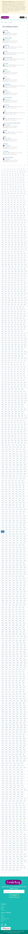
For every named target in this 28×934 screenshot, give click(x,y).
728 (18, 366)
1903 (10, 731)
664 (12, 349)
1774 (23, 689)
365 (25, 264)
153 (11, 206)
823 (18, 393)
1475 (6, 596)
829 (12, 395)
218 (14, 224)
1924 (10, 738)
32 (7, 175)
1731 (20, 676)
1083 (6, 471)
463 (6, 293)
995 (18, 442)
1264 (3, 529)
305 (12, 249)
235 (18, 228)
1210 (10, 511)
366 (2, 266)
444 (21, 286)
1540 (13, 616)
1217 (9, 513)
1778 (13, 691)
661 (2, 349)
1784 (10, 694)
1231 (10, 518)
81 (18, 186)
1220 (20, 513)
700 (6, 360)
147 (17, 204)
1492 (17, 600)
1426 (6, 580)
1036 (14, 455)
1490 (10, 600)
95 (7, 191)
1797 (6, 698)
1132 (6, 487)
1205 (17, 509)
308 (22, 249)
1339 (21, 551)
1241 (21, 520)
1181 (6, 502)
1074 (24, 467)
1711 (24, 669)
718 (11, 364)
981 (24, 438)
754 (24, 373)
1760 (23, 685)
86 (7, 188)
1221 (23, 513)
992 (9, 442)
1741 (6, 680)
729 (21, 366)
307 (19, 249)
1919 (16, 736)
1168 (10, 498)
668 (3, 351)
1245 (10, 522)
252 (21, 233)
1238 (10, 520)
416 (8, 280)
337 (12, 257)
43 (12, 177)
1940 (17, 743)
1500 (21, 602)
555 (17, 317)
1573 (6, 627)
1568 (13, 625)
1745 (20, 680)
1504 (10, 605)
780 (5, 382)
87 (10, 188)
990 (2, 442)
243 (18, 231)
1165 (23, 496)
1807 (18, 700)
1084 (10, 471)
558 (2, 320)
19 (22, 171)
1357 (10, 558)
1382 (24, 565)
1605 (21, 636)
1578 (23, 627)
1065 (17, 464)
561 (12, 320)
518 (2, 309)
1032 (25, 453)
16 (14, 171)
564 (21, 320)
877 (18, 409)
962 (15, 433)
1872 (25, 720)
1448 (10, 587)
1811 (6, 702)
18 (19, 171)
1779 (16, 691)
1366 (17, 560)
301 (25, 246)
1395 (20, 569)
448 (9, 289)
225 (12, 226)
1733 (3, 678)
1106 (13, 478)
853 (12, 402)
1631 (14, 645)
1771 (13, 689)
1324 (17, 547)
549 (24, 315)
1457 (17, 589)
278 (2, 242)
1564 (24, 622)
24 (10, 173)
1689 (21, 662)
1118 (6, 482)
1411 (2, 576)
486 (2, 300)
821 (12, 393)
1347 (24, 553)
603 (19, 331)
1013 (6, 449)
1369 (3, 562)
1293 (6, 538)
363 (18, 264)
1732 (24, 676)
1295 (13, 538)
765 (9, 378)
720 (17, 364)
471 (5, 295)
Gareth (5, 130)
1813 (13, 702)
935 (5, 427)
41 (7, 177)
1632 (17, 645)
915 (17, 420)
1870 (18, 720)
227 (18, 226)
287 (6, 244)
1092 (14, 473)
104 (9, 193)
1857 (21, 716)
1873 (3, 723)
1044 (17, 458)
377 (12, 269)
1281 (13, 533)
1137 (23, 487)
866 (6, 407)
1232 (13, 518)
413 (24, 277)
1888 (6, 727)
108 (21, 193)
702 (12, 360)
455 (5, 291)
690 (22, 355)
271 (5, 240)
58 (4, 182)
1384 (6, 567)
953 (12, 431)
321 (12, 253)
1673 (13, 658)
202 (15, 220)
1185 (20, 502)
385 (12, 271)
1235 (24, 518)
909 (25, 418)
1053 (24, 460)
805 (9, 389)
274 (15, 240)
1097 (6, 475)
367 (6, 266)
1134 (13, 487)
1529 (24, 611)
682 (22, 353)
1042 (10, 458)
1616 (10, 640)
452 (21, 289)
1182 (10, 502)
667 (22, 349)
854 (15, 402)
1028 (10, 453)
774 (11, 380)
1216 (6, 513)
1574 (9, 627)
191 (5, 217)
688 (16, 355)
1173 (3, 500)
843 (6, 400)
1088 (25, 471)
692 (6, 358)
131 (17, 200)
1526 (13, 611)
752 (17, 373)
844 (9, 400)
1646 (17, 649)
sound (4, 77)
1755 (6, 685)
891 (16, 413)
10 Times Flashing (8, 157)
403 (19, 275)
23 (7, 173)
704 (18, 360)
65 (23, 182)
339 (18, 257)
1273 (10, 531)
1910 (10, 734)
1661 (21, 654)
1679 (10, 660)
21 (2, 173)
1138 (3, 489)
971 (18, 435)
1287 (10, 536)
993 (12, 442)
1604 (18, 636)
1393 (13, 569)
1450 (17, 587)
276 (21, 240)
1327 (3, 549)
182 (2, 215)
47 (23, 177)
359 (5, 264)
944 (9, 429)
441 (12, 286)
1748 (6, 682)
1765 (17, 687)
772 (5, 380)
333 (25, 255)
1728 (10, 676)
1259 (10, 527)
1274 (13, 531)
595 (18, 329)
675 (25, 351)
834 (2, 398)
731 (2, 369)
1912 (17, 734)
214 (2, 224)
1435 (13, 582)
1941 (21, 743)
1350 (10, 556)
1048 (6, 460)
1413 (9, 576)
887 (2, 413)
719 (14, 364)
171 (18, 211)
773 (8, 380)
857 (25, 402)
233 (12, 228)
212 (21, 222)
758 (11, 375)
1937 (6, 743)
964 (22, 433)
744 (17, 371)
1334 (3, 551)
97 (12, 191)
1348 (3, 556)
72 (18, 184)
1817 (3, 705)
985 (12, 440)
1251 (6, 524)
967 (6, 435)
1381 (20, 565)
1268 (17, 529)
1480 (24, 596)
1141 (13, 489)
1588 (10, 631)
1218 (13, 513)
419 (17, 280)
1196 (9, 507)
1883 (14, 725)
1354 (24, 556)
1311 (21, 542)
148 (21, 204)
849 (25, 400)
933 (25, 424)
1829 (21, 707)
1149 (16, 491)
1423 (20, 578)
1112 (9, 480)
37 (20, 175)
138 (14, 202)
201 (12, 220)
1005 (3, 447)
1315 (9, 544)
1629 (6, 645)
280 (9, 242)
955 (18, 431)
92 (23, 188)
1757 (13, 685)
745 (20, 371)
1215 (3, 513)
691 (2, 358)
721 (20, 364)
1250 (3, 524)
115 (17, 195)
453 (24, 289)
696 (19, 358)
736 (18, 369)
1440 (6, 585)
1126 (9, 484)
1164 (20, 496)
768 (18, 378)
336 (9, 257)
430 (2, 284)
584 (9, 326)
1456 (13, 589)
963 (18, 433)
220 (21, 224)
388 (22, 271)
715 (2, 364)
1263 (24, 527)
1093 (17, 473)
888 (6, 413)
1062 (6, 464)
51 (10, 180)
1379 (13, 565)
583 (6, 326)
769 (21, 378)
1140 (10, 489)
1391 (6, 569)
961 (12, 433)
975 (5, 438)
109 (24, 193)
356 (21, 262)
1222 (3, 516)
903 (6, 418)
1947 (17, 745)
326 (2, 255)
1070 (10, 467)
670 (9, 351)
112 (8, 195)
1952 (10, 747)
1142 (16, 489)
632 (12, 340)
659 (21, 346)
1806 (14, 700)
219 (17, 224)
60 (10, 182)
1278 (3, 533)
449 (12, 289)
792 (18, 384)
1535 (20, 613)
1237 (6, 520)
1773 (20, 689)
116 (20, 195)
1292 (3, 538)
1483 (10, 598)
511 (5, 306)
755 (2, 375)
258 (15, 235)
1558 (3, 622)
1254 (17, 524)
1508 (24, 605)
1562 (17, 622)
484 (22, 297)
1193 (23, 504)
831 (19, 395)
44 (15, 177)
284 (22, 242)
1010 (21, 447)
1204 (14, 509)
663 (9, 349)
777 (20, 380)
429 (25, 282)
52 (12, 180)
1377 (6, 565)
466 (15, 293)
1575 (13, 627)
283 (18, 242)
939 (18, 427)
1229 (3, 518)
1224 (10, 516)
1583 (17, 629)
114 (14, 195)
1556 (20, 620)
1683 (25, 660)
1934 (21, 740)
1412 (6, 576)
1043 (14, 458)
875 (12, 409)
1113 (12, 480)
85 (5, 188)
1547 (13, 618)
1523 (3, 611)
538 (15, 313)
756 (5, 375)
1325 (20, 547)
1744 (16, 680)
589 (25, 326)
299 (18, 246)
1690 (25, 662)
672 (15, 351)
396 (21, 273)
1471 (17, 593)
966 (2, 435)
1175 (9, 500)
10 (23, 168)
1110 (3, 480)
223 (6, 226)
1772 (17, 689)
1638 (14, 647)
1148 (13, 491)
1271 (3, 531)
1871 (21, 720)
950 (2, 431)
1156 (16, 493)
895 (6, 415)
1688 (18, 662)
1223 (6, 516)
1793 (17, 696)
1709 (17, 669)
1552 (6, 620)
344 (9, 260)
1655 (24, 651)
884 (16, 411)
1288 (14, 536)
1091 (10, 473)
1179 (23, 500)
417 (11, 280)
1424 (24, 578)
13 (7, 171)
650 (19, 344)
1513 (16, 607)
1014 (10, 449)
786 (24, 382)
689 (19, 355)
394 (15, 273)
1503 (6, 605)
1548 (17, 618)
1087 (21, 471)
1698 (3, 667)
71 (15, 184)
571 (18, 322)
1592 (24, 631)
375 (5, 269)
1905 (17, 731)
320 (9, 253)
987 (19, 440)
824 (22, 393)
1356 (6, 558)
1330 (14, 549)
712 (18, 362)
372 (22, 266)
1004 (24, 444)
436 (21, 284)
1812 (10, 702)
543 (5, 315)
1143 (20, 489)
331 (18, 255)
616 (12, 335)
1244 (6, 522)
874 (9, 409)
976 (8, 438)
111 (5, 195)
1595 (10, 633)
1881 (6, 725)
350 (2, 262)
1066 (21, 464)
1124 (3, 484)
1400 (14, 571)
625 (15, 338)
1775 (3, 691)
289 (12, 244)
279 (5, 242)
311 (5, 251)
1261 (17, 527)
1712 (3, 671)
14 (9, 171)
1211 (13, 511)
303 (6, 249)
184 (9, 215)
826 (2, 395)
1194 (3, 507)
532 (21, 311)
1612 (21, 638)
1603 (14, 636)
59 (7, 182)
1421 (13, 578)
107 (18, 193)
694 (12, 358)
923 (18, 422)
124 (20, 197)
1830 (25, 707)
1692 (6, 665)
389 (25, 271)
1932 (13, 740)
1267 (14, 529)
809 (22, 389)
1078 (13, 469)
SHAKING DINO (7, 38)
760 (18, 375)
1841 (14, 711)
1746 (23, 680)
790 (12, 384)
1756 (9, 685)
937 (12, 427)
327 (6, 255)
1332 (21, 549)
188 (21, 215)
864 (22, 404)
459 (18, 291)
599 (5, 331)
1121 (16, 482)
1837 (24, 709)
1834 (14, 709)
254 (2, 235)
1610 (14, 638)
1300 (6, 540)
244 (21, 231)
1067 (25, 464)
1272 (6, 531)
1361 (24, 558)
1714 (9, 671)
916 (20, 420)
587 (18, 326)
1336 (10, 551)
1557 (23, 620)
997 (25, 442)
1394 (17, 569)
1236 (3, 520)
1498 (13, 602)
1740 (3, 680)
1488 (3, 600)
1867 (7, 720)
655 (9, 346)
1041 (6, 458)
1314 (6, 544)
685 (6, 355)
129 (11, 200)
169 (12, 211)
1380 (17, 565)
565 (24, 320)
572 (21, 322)
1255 (20, 524)
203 (18, 220)
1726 (3, 676)
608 (12, 333)
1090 (6, 473)
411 (18, 277)
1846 (6, 714)
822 (15, 393)
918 (2, 422)
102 (2, 193)
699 (2, 360)
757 (8, 375)
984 (9, 440)
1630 (10, 645)
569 (12, 322)
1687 (14, 662)
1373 (17, 562)
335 (5, 257)
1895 (6, 729)
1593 (3, 633)
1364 (10, 560)
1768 (3, 689)
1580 (6, 629)
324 (21, 253)
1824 (3, 707)
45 (18, 177)
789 (9, 384)
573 (24, 322)
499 (18, 302)
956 (21, 431)
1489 (6, 600)
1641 (25, 647)
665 (16, 349)
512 (8, 306)
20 (25, 171)
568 (9, 322)
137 (11, 202)
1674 (17, 658)
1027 (6, 453)
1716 (16, 671)
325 (24, 253)
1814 (17, 702)
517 (23, 306)
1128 (16, 484)
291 (19, 244)
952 (8, 431)
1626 (21, 642)
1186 (24, 502)
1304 (21, 540)
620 (24, 335)
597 (24, 329)
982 (2, 440)
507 (18, 304)
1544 (3, 618)
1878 (21, 723)
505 (12, 304)
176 (8, 213)
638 (6, 342)
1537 (3, 616)
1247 (17, 522)
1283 (21, 533)
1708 (13, 669)
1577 (20, 627)
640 (12, 342)
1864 (21, 718)
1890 (14, 727)
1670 (3, 658)
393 (12, 273)
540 (21, 313)
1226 (17, 516)
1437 (21, 582)
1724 (20, 674)
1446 (3, 587)
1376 (3, 565)
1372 (13, 562)
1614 (3, 640)
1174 (6, 500)
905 (12, 418)
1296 (17, 538)
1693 (10, 665)
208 (9, 222)
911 (5, 420)
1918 (13, 736)
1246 (13, 522)
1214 (24, 511)
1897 (14, 729)
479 (5, 297)
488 (9, 300)
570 (15, 322)
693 (9, 358)
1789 (3, 696)
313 (11, 251)
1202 (6, 509)
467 (19, 293)
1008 (14, 447)
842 (2, 400)
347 (18, 260)
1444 (21, 585)
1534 (17, 613)
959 (5, 433)
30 (2, 175)
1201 (3, 509)
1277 (23, 531)
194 (14, 217)
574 (2, 324)
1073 (21, 467)
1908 (3, 734)
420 (21, 280)
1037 (17, 455)
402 (15, 275)
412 (21, 277)
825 (25, 393)
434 (15, 284)
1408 (17, 573)
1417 (23, 576)
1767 (24, 687)
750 (11, 373)
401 (12, 275)
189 (24, 215)
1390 (3, 569)
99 (18, 191)
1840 (10, 711)
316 (20, 251)
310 (2, 251)
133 (24, 200)
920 (9, 422)
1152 (3, 493)
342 (2, 260)
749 (8, 373)
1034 (6, 455)
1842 (17, 711)
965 (25, 433)
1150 (20, 491)
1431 (24, 580)
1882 (10, 725)
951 (5, 431)
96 (10, 191)
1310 (17, 542)
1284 (24, 533)
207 (6, 222)
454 (2, 291)
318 (2, 253)
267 (19, 237)
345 (12, 260)
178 (14, 213)
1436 (17, 582)
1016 (17, 449)
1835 (17, 709)
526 (2, 311)
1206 (21, 509)
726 (12, 366)
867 (9, 407)
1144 (23, 489)
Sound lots (6, 105)
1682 (21, 660)
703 (15, 360)
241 (12, 231)
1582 (13, 629)
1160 (6, 496)
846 (15, 400)
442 (15, 286)
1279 (6, 533)
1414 (13, 576)
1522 (23, 609)
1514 (20, 607)
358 (2, 264)
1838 (3, 711)
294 (2, 246)
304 (9, 249)
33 (10, 175)
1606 (25, 636)
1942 (24, 743)
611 (22, 333)
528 (9, 311)
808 (19, 389)
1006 (6, 447)
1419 (6, 578)
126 (2, 200)
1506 (17, 605)
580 (21, 324)
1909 (6, 734)
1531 (6, 613)
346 (15, 260)
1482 (6, 598)
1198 (16, 507)
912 (8, 420)
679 (12, 353)
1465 (21, 591)
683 (25, 353)
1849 (17, 714)
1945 (10, 745)
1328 (6, 549)
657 (15, 346)
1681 (17, 660)
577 (11, 324)
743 (14, 371)
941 (25, 427)
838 (15, 398)
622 (6, 338)
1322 (10, 547)
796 (5, 386)
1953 (13, 747)
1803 (3, 700)
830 (16, 395)
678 (9, 353)
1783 (6, 694)
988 (22, 440)
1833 (10, 709)
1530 (3, 613)
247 (6, 233)
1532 (10, 613)
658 (18, 346)
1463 (14, 591)
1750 (13, 682)
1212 (17, 511)
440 (9, 286)
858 (2, 404)
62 (15, 182)
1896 (10, 729)
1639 (17, 647)
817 (24, 391)
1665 (10, 656)
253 (24, 233)
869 (16, 407)
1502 (3, 605)
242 (15, 231)
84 (2, 188)
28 (20, 173)
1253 (13, 524)
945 (12, 429)
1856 (17, 716)
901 (25, 415)
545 (12, 315)
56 (23, 180)
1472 (21, 593)
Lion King (5, 151)
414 (2, 280)
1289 (17, 536)
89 (16, 188)
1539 (10, 616)
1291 (24, 536)
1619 (20, 640)
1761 (3, 687)
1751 (16, 682)
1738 (20, 678)
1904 (14, 731)
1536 (24, 613)
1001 (13, 444)
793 (21, 384)
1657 (6, 654)
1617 (13, 640)
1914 (24, 734)
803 (2, 389)
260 (21, 235)
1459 (24, 589)
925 (24, 422)
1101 (21, 475)
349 (25, 260)
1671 (6, 658)
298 (15, 246)
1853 (6, 716)
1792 (13, 696)
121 (11, 197)
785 (21, 382)
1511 (9, 607)
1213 (20, 511)
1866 (3, 720)
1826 (10, 707)
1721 (9, 674)
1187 (3, 504)
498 (15, 302)
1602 (10, 636)
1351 (13, 556)
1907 (24, 731)
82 (20, 186)
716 (5, 364)
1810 (3, 702)
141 (24, 202)
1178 (19, 500)
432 (9, 284)
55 (20, 180)
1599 (24, 633)
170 (15, 211)
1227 (21, 516)
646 (6, 344)
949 (25, 429)
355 (18, 262)
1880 (3, 725)
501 (25, 302)
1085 (14, 471)
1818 (6, 705)
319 (5, 253)
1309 (14, 542)
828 (9, 395)
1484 (14, 598)
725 (8, 366)
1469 (10, 593)
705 (21, 360)
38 (23, 175)
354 (15, 262)
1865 (25, 718)
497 (12, 302)
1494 (24, 600)
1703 (21, 667)
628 (25, 338)
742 (11, 371)
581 (24, 324)
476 (21, 295)
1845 (3, 714)
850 (2, 402)
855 (18, 402)
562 (15, 320)
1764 (13, 687)
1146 (6, 491)
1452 (24, 587)
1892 (21, 727)
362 (15, 264)
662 (6, 349)
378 (15, 269)
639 (9, 342)
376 (8, 269)
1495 (3, 602)
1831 (3, 709)
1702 (17, 667)
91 (21, 188)
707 (2, 362)
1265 (6, 529)
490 (15, 300)
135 (5, 202)
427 (18, 282)
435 (18, 284)
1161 (9, 496)
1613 (24, 638)
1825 (6, 707)
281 (12, 242)
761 (21, 375)
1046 (25, 458)
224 (9, 226)
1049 (10, 460)
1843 (21, 711)
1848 (14, 714)
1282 (17, 533)
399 (6, 275)
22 (4, 173)
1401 (17, 571)
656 (12, 346)
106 (15, 193)
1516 (3, 609)
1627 (24, 642)
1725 (23, 674)
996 (21, 442)
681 (19, 353)
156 (20, 206)
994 (15, 442)
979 (18, 438)
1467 (3, 593)
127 (5, 200)
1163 (17, 496)
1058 (17, 462)
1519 (13, 609)
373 (25, 266)
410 (15, 277)
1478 (17, 596)
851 (5, 402)
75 (2, 186)
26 (15, 173)
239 (6, 231)
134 (2, 202)
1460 (3, 591)
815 (18, 391)
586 (15, 326)
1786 (17, 694)
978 (15, 438)
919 (5, 422)
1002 (17, 444)
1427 (10, 580)
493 (25, 300)
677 (6, 353)
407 (6, 277)
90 (18, 188)
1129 (20, 484)
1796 (3, 698)
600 (9, 331)
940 (22, 427)
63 (18, 182)
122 (14, 197)
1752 (20, 682)
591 (5, 329)
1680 (14, 660)
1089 (3, 473)
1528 (20, 611)
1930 (6, 740)
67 (5, 184)
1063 (10, 464)
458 (15, 291)
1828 (17, 707)
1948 (21, 745)
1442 (13, 585)
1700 (10, 667)
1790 (6, 696)
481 (12, 297)
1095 (25, 473)
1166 (3, 498)
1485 (17, 598)
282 (15, 242)
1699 (6, 667)
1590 (17, 631)
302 (2, 249)
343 (6, 260)
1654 (21, 651)
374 (2, 269)
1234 (21, 518)
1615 (6, 640)
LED (4, 117)
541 (24, 313)
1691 (3, 665)
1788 (24, 694)
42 (10, 177)
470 (2, 295)
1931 (10, 740)
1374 (20, 562)
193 (11, 217)
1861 (10, 718)
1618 (17, 640)
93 (2, 191)
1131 (2, 487)
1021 (10, 451)
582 (2, 326)
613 (2, 335)
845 (12, 400)
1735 (10, 678)
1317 (16, 544)
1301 (10, 540)
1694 (14, 665)
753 (20, 373)
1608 (6, 638)
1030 (17, 453)
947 (18, 429)
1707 (10, 669)
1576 (16, 627)
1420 (10, 578)
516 (20, 306)
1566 (6, 625)
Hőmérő (5, 51)
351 (5, 262)
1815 (20, 702)
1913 (20, 734)
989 (25, 440)
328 (9, 255)
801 (21, 386)
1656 (3, 654)
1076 (6, 469)
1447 (6, 587)
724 (5, 366)
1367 (21, 560)
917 (23, 420)
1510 (6, 607)
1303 (17, 540)
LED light (5, 63)
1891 (17, 727)
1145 (3, 491)
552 (8, 317)
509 (25, 304)
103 (5, 193)
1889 (10, 727)
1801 (21, 698)
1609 (10, 638)
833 (25, 395)
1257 (3, 527)
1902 (6, 731)
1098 (10, 475)
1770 (10, 689)
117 (22, 195)
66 (2, 184)
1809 (25, 700)
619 (21, 335)
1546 (10, 618)
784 (18, 382)
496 (9, 302)
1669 (25, 656)
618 (18, 335)
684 (2, 355)
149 (24, 204)
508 (21, 304)
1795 (24, 696)
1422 (17, 578)
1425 (3, 580)
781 (9, 382)
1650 (6, 651)
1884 (18, 725)
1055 (6, 462)
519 (5, 309)
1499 (17, 602)
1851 (24, 714)
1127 (13, 484)
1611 (17, 638)
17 (17, 171)
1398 (6, 571)
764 (6, 378)
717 (8, 364)
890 (12, 413)
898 (15, 415)
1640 (21, 647)
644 (25, 342)
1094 (21, 473)
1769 (6, 689)
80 (15, 186)
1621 (3, 642)
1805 (10, 700)
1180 (3, 502)
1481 (3, 598)
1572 (3, 627)
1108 (20, 478)
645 (2, 344)
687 (12, 355)
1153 (6, 493)
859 (6, 404)
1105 (10, 478)
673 (19, 351)
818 (2, 393)
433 (12, 284)
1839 (6, 711)
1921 (23, 736)
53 (15, 180)
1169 (13, 498)
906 (15, 418)
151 (5, 206)
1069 (7, 467)
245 (25, 231)
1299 (3, 540)
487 (6, 300)
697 (22, 358)
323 (18, 253)
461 (24, 291)
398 (2, 275)
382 (2, 271)
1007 (10, 447)
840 (22, 398)
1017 (20, 449)
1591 (20, 631)
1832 (6, 709)
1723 (17, 674)
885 (19, 411)
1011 (25, 447)
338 (15, 257)
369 (12, 266)
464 (9, 293)
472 (8, 295)
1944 (6, 745)
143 (5, 204)
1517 (6, 609)
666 (19, 349)
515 (17, 306)
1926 (17, 738)
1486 (21, 598)
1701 (14, 667)
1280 (10, 533)
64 (21, 182)
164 (21, 208)
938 (15, 427)
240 (9, 231)
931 (18, 424)
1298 (24, 538)
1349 (6, 556)
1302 (14, 540)
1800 (17, 698)
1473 (24, 593)
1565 (3, 625)
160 (8, 208)
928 (9, 424)
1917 (9, 736)
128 (8, 200)
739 (2, 371)
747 (2, 373)
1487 (24, 598)
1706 (6, 669)
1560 (10, 622)
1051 (17, 460)
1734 (6, 678)
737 (21, 369)
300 (22, 246)
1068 (3, 467)
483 (18, 297)
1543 (24, 616)
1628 (3, 645)
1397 (3, 571)
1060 (24, 462)
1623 (10, 642)
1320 (3, 547)
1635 (3, 647)
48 (2, 180)
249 (12, 233)
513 (11, 306)
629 (2, 340)
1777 (9, 691)
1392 (10, 569)
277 (24, 240)
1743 (13, 680)
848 (22, 400)
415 (5, 280)
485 (25, 297)
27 (18, 173)
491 (19, 300)
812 (8, 391)
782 (12, 382)
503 (6, 304)
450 (15, 289)
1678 (6, 660)
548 (21, 315)
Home (2, 22)
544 (9, 315)
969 (12, 435)
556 (20, 317)
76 (4, 186)
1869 (14, 720)
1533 (13, 613)
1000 (9, 444)
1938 (10, 743)
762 (24, 375)
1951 (6, 747)
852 (9, 402)
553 (11, 317)
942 (2, 429)
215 (5, 224)
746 (24, 371)
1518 (9, 609)
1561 (13, 622)
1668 (21, 656)
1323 (13, 547)
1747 (3, 682)
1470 (14, 593)
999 (6, 444)
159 (5, 208)
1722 (13, 674)
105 (12, 193)
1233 (17, 518)
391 (5, 273)
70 (13, 184)
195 (17, 217)
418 (14, 280)
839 (19, 398)
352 (8, 262)
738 (24, 369)
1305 (24, 540)
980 (21, 438)
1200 (23, 507)
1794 (20, 696)
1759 (20, 685)
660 (25, 346)
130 (15, 200)
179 (17, 213)
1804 (6, 700)
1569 (17, 625)
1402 (21, 571)
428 (21, 282)
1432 (3, 582)
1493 (21, 600)
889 (9, 413)
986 (15, 440)
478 (2, 297)
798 (12, 386)
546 (15, 315)
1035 (10, 455)
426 (15, 282)
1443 (17, 585)
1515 (23, 607)
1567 (10, 625)
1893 (25, 727)
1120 (13, 482)
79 (12, 186)
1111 (6, 480)
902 (2, 418)
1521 (20, 609)
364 (22, 264)
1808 (21, 700)
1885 (21, 725)
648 (12, 344)
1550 (24, 618)
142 (2, 204)
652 (25, 344)
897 (12, 415)
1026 (3, 453)
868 (12, 407)
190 (2, 217)
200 (9, 220)
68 (7, 184)
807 (16, 389)
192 (8, 217)
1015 (13, 449)
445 (25, 286)
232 (9, 228)
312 (8, 251)
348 (21, 260)
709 (9, 362)
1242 (24, 520)
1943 (3, 745)
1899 (21, 729)
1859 (3, 718)
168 (9, 211)
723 (2, 366)
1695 (17, 665)
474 (15, 295)
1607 (3, 638)
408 (9, 277)
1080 (21, 469)
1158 (23, 493)
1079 (17, 469)
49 (5, 180)
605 (2, 333)
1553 (9, 620)
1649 (3, 651)
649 (15, 344)
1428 (13, 580)
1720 (6, 674)
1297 (21, 538)
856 (21, 402)
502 (2, 304)
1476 (10, 596)
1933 (17, 740)
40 (5, 177)
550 (2, 317)
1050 (14, 460)
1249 (24, 522)
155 (17, 206)
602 (15, 331)
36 (18, 175)
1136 (20, 487)
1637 (10, 647)
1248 (21, 522)
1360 (20, 558)
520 (8, 309)
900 (22, 415)
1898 (17, 729)
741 (8, 371)
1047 (3, 460)
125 (23, 197)
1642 (3, 649)
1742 (9, 680)
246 (2, 233)
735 (15, 369)
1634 (25, 645)
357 (24, 262)
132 (21, 200)
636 (25, 340)
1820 (13, 705)
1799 (13, 698)
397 (25, 273)
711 (15, 362)
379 (18, 269)
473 (12, 295)
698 (25, 358)
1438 (24, 582)
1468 (6, 593)
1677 (3, 660)
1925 (13, 738)
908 (22, 418)
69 (10, 184)
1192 (20, 504)
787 (2, 384)
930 (15, 424)
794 (24, 384)
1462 (10, 591)
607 (9, 333)
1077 (10, 469)
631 (9, 340)
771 (2, 380)
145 (11, 204)
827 (6, 395)
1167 (6, 498)
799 (15, 386)
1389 (25, 567)
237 (25, 228)
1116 (22, 480)
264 (9, 237)
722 (23, 364)
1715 (13, 671)
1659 (14, 654)
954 (15, 431)
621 (2, 338)
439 (6, 286)
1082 (3, 471)
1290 (21, 536)
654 (6, 346)
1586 (3, 631)
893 (22, 413)
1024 (21, 451)
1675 (20, 658)
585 (12, 326)
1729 (13, 676)
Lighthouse (6, 45)
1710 (20, 669)
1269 (21, 529)
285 (25, 242)
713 (21, 362)
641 (15, 342)
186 (15, 215)
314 (14, 251)
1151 (23, 491)
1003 (20, 444)
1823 (24, 705)
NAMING (5, 144)
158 (2, 208)
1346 (20, 553)
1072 (17, 467)
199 (5, 220)
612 (25, 333)
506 (15, 304)
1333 (24, 549)
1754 (3, 685)
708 (6, 362)
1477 (13, 596)
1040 (3, 458)
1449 (14, 587)
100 (21, 191)
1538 (6, 616)
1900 (25, 729)
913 (11, 420)
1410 (25, 573)
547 (18, 315)
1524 (6, 611)
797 (8, 386)
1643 (6, 649)
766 (12, 378)
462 (2, 293)
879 (25, 409)
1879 (24, 723)
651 (22, 344)
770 (25, 378)
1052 (21, 460)
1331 (17, 549)
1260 (13, 527)
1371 (10, 562)
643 (22, 342)
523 (18, 309)
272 (8, 240)
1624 (14, 642)
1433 (6, 582)
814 (15, 391)
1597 (17, 633)
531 (18, 311)
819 (5, 393)
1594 (6, 633)
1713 (6, 671)
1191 (17, 504)
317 (23, 251)
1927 (21, 738)
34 (12, 175)
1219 (16, 513)
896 (9, 415)
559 (5, 320)
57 (2, 182)
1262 (21, 527)
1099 (14, 475)
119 (5, 197)
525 (24, 309)
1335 (6, 551)
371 (18, 266)
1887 (3, 727)
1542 (20, 616)
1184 (17, 502)
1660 (17, 654)
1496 (6, 602)
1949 (24, 745)
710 (12, 362)
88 (13, 188)
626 (19, 338)
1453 (3, 589)
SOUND (5, 90)
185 (12, 215)
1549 (20, 618)
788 (6, 384)
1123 (23, 482)
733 (8, 369)
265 (12, 237)
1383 (3, 567)
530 (15, 311)
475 (18, 295)
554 (14, 317)
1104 (6, 478)
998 (2, 444)
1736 (13, 678)
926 (2, 424)
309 (25, 249)
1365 (14, 560)
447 (6, 289)
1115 (19, 480)
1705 (3, 669)
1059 (21, 462)
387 (19, 271)
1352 (17, 556)
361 (12, 264)
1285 (3, 536)
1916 (6, 736)
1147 (9, 491)
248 (9, 233)
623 (9, 338)
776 (17, 380)
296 (9, 246)
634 (19, 340)
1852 (3, 716)
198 (2, 220)
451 (18, 289)
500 (22, 302)
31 (4, 175)
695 (15, 358)
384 (9, 271)
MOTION (5, 30)
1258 (6, 527)
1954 (17, 747)
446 (2, 289)
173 (24, 211)
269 (25, 237)
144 (8, 204)
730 (24, 366)
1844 (25, 711)
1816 (24, 702)
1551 (2, 620)
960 (9, 433)
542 (2, 315)
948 (21, 429)
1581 (10, 629)
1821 (17, 705)
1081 (24, 469)
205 (25, 220)
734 (12, 369)
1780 (20, 691)
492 (22, 300)
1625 (17, 642)
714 (24, 362)
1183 (13, 502)
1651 (10, 651)
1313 (3, 544)
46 (20, 177)
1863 (17, 718)
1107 (17, 478)
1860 (6, 718)
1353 (20, 556)
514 (14, 306)
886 (22, 411)
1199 (20, 507)
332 (21, 255)
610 (19, 333)
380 (21, 269)
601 (12, 331)
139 (17, 202)
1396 (24, 569)
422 (2, 282)
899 (19, 415)
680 (15, 353)
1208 (3, 511)
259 (18, 235)
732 (5, 369)
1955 (20, 747)
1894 (3, 729)
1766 (20, 687)
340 (22, 257)
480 (9, 297)
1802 (24, 698)
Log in (22, 17)
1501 (24, 602)
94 (4, 191)
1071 (14, 467)
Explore (6, 22)
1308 (10, 542)
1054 (3, 462)
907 (19, 418)
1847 (10, 714)
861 (12, 404)
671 (12, 351)
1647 (21, 649)
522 (14, 309)
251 (18, 233)
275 (18, 240)
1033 (3, 455)
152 (8, 206)
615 (8, 335)
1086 (18, 471)
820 (9, 393)
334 (2, 257)
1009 (18, 447)
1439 (3, 585)
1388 (21, 567)
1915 (3, 736)
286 (2, 244)
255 (5, 235)
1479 (20, 596)
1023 (17, 451)
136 (8, 202)
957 (24, 431)
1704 (24, 667)
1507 (21, 605)
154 (14, 206)
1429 (17, 580)
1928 (24, 738)
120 (8, 197)
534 (2, 313)
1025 (24, 451)
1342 (6, 553)
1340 (24, 551)
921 (12, 422)
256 (9, 235)
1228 (24, 516)
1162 (13, 496)
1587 (6, 631)
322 (15, 253)
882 (9, 411)
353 (12, 262)
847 (19, 400)
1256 (24, 524)
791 (15, 384)
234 (15, 228)
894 (2, 415)
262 (2, 237)
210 (15, 222)
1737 (17, 678)
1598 (20, 633)
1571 (24, 625)
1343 (10, 553)
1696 (21, 665)
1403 (24, 571)
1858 (24, 716)
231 (5, 228)
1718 (23, 671)
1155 (13, 493)
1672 (10, 658)
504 (9, 304)
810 (2, 391)
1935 (24, 740)
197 (23, 217)
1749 (9, 682)
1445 (24, 585)
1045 (21, 458)
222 (2, 226)
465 (12, 293)
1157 (19, 493)
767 (15, 378)
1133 (9, 487)
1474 (3, 596)
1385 (10, 567)
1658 (10, 654)
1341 (3, 553)
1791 (10, 696)
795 (2, 386)
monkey (5, 69)
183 (5, 215)
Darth (4, 136)
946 (15, 429)
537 (12, 313)
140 (21, 202)
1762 (6, 687)
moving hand (6, 84)
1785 (13, 694)
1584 (20, 629)
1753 (23, 682)
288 (9, 244)
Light (4, 111)
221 (24, 224)
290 (15, 244)
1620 (24, 640)
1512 (13, 607)
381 (24, 269)
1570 (21, 625)
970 (15, 435)
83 (23, 186)
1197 (13, 507)
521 (11, 309)
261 (24, 235)
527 (5, 311)
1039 (25, 455)
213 (24, 222)
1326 (24, 547)
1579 (3, 629)
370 (15, 266)
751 (14, 373)
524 (21, 309)
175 (5, 213)
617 (15, 335)
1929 (3, 740)
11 (2, 171)
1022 (14, 451)
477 (24, 295)
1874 (6, 723)
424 (9, 282)
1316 (13, 544)
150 (2, 206)
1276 (20, 531)
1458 (20, 589)
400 (9, 275)
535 (5, 313)
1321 (6, 547)
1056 (10, 462)
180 (20, 213)
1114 (16, 480)
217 (11, 224)
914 (14, 420)
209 (12, 222)
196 (20, 217)
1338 (17, 551)
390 (2, 273)
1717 (19, 671)
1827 (14, 707)
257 (12, 235)
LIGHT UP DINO (7, 97)
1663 (3, 656)
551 (5, 317)
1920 (20, 736)
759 (14, 375)
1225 (13, 516)
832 (22, 395)
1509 (3, 607)
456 (9, 291)
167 (5, 211)
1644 (10, 649)
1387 (17, 567)
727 (15, 366)
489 (12, 300)
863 (19, 404)
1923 (6, 738)
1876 (13, 723)
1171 (20, 498)
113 (11, 195)
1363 (6, 560)
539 (18, 313)
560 (9, 320)
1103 (3, 478)
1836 (21, 709)
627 (22, 338)
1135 (16, 487)
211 (18, 222)
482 (15, 297)
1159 (3, 496)
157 (23, 206)
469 (25, 293)
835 (6, 398)
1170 (17, 498)
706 (25, 360)
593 (12, 329)
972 (22, 435)
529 (12, 311)
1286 (6, 536)
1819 (10, 705)
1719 (3, 674)
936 (9, 427)
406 (2, 277)
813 (12, 391)
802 (25, 386)
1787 (21, 694)
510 (2, 306)
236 (21, 228)
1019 (3, 451)
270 (2, 240)
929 (12, 424)
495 (5, 302)
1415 (16, 576)
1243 (3, 522)
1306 (3, 542)
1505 (13, 605)
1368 (25, 560)
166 (2, 211)
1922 (3, 738)
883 (12, 411)
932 (21, 424)
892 (19, 413)
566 (2, 322)
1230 (6, 518)
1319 (23, 544)
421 (24, 280)
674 (22, 351)
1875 (10, 723)
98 (15, 191)
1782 (3, 694)
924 (21, 422)
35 (15, 175)
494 (2, 302)
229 (25, 226)
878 (21, 409)
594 (15, 329)
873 (6, 409)
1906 (21, 731)
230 (2, 228)
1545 (6, 618)
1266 (10, 529)
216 (8, 224)
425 (12, 282)
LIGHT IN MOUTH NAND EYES (11, 123)
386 (15, 271)
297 (12, 246)
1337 (13, 551)
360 (9, 264)
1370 (6, 562)
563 (18, 320)
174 (2, 213)
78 (10, 186)
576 (8, 324)
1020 (6, 451)
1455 (10, 589)
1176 (13, 500)
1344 (13, 553)
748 (5, 373)
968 (9, 435)
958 (2, 433)
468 (22, 293)
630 (6, 340)
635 (22, 340)
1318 (20, 544)
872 (2, 409)
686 (9, 355)
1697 (24, 665)
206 (2, 222)
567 (6, 322)
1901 (3, 731)
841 (25, 398)
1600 (3, 636)
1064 (14, 464)
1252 (10, 524)
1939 (14, 743)
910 (2, 420)
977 (12, 438)
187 (18, 215)
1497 (10, 602)
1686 (10, 662)
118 (2, 197)
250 (15, 233)
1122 (19, 482)
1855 (13, 716)
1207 (24, 509)
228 (21, 226)
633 (15, 340)
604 (22, 331)
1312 (24, 542)
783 (15, 382)
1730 (17, 676)
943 (6, 429)
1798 (10, 698)
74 (23, 184)
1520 (16, 609)
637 (2, 342)
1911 (13, 734)
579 (17, 324)
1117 (2, 482)
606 (6, 333)
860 (9, 404)
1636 (6, 647)
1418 (3, 578)
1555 (16, 620)
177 (11, 213)
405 (25, 275)
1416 (20, 576)
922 (15, 422)
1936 (3, 743)
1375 (24, 562)
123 (17, 197)
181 (23, 213)
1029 (14, 453)
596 (21, 329)
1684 (3, 662)
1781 (23, 691)
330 (15, 255)
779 (2, 382)
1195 (6, 507)
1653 (17, 651)
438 (2, 286)
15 (12, 171)
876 (15, 409)
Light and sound (7, 57)
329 (12, 255)
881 (6, 411)
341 (25, 257)
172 (21, 211)
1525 (10, 611)
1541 (17, 616)
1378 (10, 565)
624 (12, 338)
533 (24, 311)
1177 (16, 500)
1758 (16, 685)
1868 (10, 720)
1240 (17, 520)
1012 (3, 449)
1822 (21, 705)
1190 (13, 504)
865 (2, 407)
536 (9, 313)
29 (23, 173)
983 (6, 440)
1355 (3, 558)
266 (15, 237)
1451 (20, 587)
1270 (25, 529)
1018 (24, 449)
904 (9, 418)
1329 (10, 549)
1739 (24, 678)
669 (6, 351)
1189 (10, 504)
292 (22, 244)
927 (6, 424)
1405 (6, 573)
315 (17, 251)
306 (15, 249)
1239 (14, 520)
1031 (21, 453)
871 (22, 407)
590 (2, 329)
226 (15, 226)
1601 (6, 636)
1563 (20, 622)
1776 (6, 691)
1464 (17, 591)
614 (5, 335)
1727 (6, 676)
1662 (25, 654)
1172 (23, 498)
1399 (10, 571)
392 (9, 273)
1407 (14, 573)
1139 (6, 489)
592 (8, 329)
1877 (17, 723)
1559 (6, 622)
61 (12, 182)
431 (5, 284)
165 (24, 208)
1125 (6, 484)
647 (9, 344)
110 (2, 195)
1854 (10, 716)
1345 (17, 553)
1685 (6, 662)
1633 (21, 645)
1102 (24, 475)
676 (2, 353)
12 (4, 171)
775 (14, 380)
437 (25, 284)
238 (2, 231)
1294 (10, 538)
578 (14, 324)
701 (9, 360)
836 (9, 398)
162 (14, 208)
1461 (6, 591)
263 (6, 237)
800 (18, 386)
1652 (13, 651)
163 (18, 208)
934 (2, 427)
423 (6, 282)
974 (2, 438)
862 (15, 404)
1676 (24, 658)
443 (18, 286)
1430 (21, 580)
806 (12, 389)
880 (3, 411)
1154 (9, 493)
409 (12, 277)
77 (7, 186)
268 (22, 237)
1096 (3, 475)
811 (5, 391)
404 (22, 275)
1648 (25, 649)
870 (19, 407)
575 (5, 324)
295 (5, 246)
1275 (16, 531)
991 (5, 442)
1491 (14, 600)
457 (12, 291)
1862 (14, 718)
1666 (14, 656)
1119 (9, 482)
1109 (24, 478)
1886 (25, 725)
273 (12, 240)
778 (23, 380)
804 (6, 389)
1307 (6, 542)
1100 (17, 475)
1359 (17, 558)
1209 (6, 511)
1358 (13, 558)
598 (2, 331)
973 (25, 435)
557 (23, 317)
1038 (21, 455)
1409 (21, 573)
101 (24, 191)
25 (12, 173)
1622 (6, 642)
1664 (6, 656)
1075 (3, 469)
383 (6, 271)
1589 (14, 631)
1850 (21, 714)
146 (14, 204)
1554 (13, 620)
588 (21, 326)
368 (9, 266)
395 (18, 273)
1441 (10, 585)
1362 (3, 560)
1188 (6, 504)
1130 (23, 484)
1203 (10, 509)
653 (2, 346)
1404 (3, 573)
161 (11, 208)
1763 (10, 687)
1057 (13, 462)
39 (2, 177)
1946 (13, 745)
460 (21, 291)
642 (19, 342)
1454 (6, 589)
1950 (3, 747)
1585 (24, 629)
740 (5, 371)
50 (7, 180)
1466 (25, 591)
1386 (14, 567)
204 (22, 220)
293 (25, 244)
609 (16, 333)
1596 (13, 633)
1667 (18, 656)
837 (12, 398)
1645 (14, 649)
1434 (10, 582)
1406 (10, 573)
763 (2, 378)
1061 (3, 464)
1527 (17, 611)
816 (21, 391)
